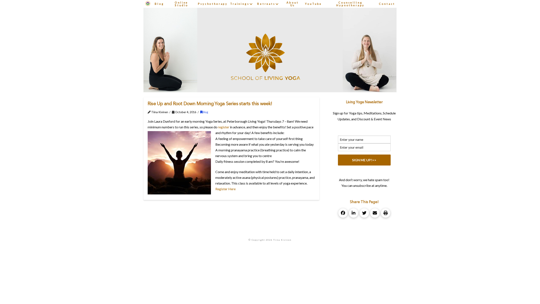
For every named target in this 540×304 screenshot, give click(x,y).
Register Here (225, 189)
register (223, 127)
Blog (205, 112)
